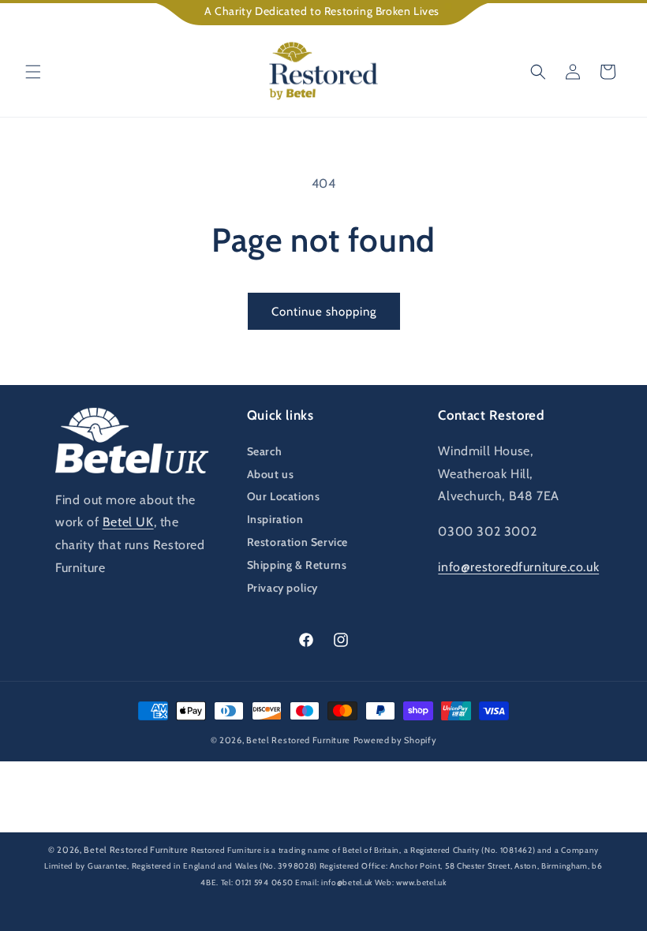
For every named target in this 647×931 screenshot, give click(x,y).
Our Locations (283, 496)
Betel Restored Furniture (298, 740)
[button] (33, 71)
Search (264, 451)
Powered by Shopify (395, 740)
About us (270, 474)
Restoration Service (297, 542)
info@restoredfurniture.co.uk (518, 566)
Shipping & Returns (297, 565)
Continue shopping (323, 312)
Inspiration (275, 519)
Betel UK (128, 521)
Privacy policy (282, 588)
